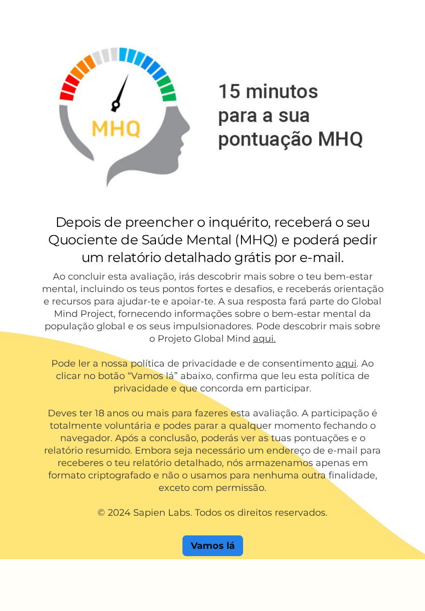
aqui (346, 363)
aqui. (264, 338)
